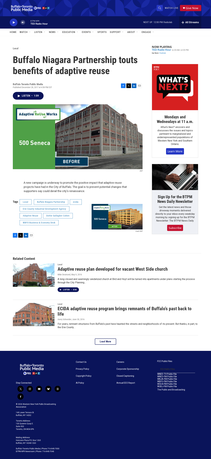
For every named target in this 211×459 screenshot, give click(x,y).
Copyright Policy (83, 376)
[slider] (27, 22)
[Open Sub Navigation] (30, 32)
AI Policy (80, 383)
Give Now (192, 8)
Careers (120, 362)
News (52, 32)
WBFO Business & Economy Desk (39, 222)
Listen (38, 32)
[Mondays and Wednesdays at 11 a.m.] (175, 87)
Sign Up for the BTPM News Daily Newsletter (175, 199)
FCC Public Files (164, 361)
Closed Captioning (125, 376)
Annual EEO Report (125, 383)
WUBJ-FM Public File (167, 386)
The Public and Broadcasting (171, 390)
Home (13, 32)
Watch (24, 32)
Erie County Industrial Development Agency (44, 209)
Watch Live (171, 8)
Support (115, 32)
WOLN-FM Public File (167, 384)
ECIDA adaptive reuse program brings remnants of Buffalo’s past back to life (125, 311)
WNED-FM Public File (167, 376)
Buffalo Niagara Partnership (51, 202)
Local (15, 48)
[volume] (22, 22)
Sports (102, 32)
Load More (105, 341)
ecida (75, 202)
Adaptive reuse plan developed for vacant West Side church (113, 269)
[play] (13, 22)
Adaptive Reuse (30, 215)
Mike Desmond (64, 274)
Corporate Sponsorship (127, 369)
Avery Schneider (64, 319)
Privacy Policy (82, 369)
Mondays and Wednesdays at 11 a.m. (175, 119)
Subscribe (175, 228)
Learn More (175, 151)
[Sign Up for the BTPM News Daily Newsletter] (175, 177)
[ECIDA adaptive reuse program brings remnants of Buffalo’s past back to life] (34, 314)
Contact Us (81, 362)
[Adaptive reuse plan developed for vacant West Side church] (34, 275)
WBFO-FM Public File (167, 381)
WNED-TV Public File (167, 374)
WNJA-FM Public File (167, 379)
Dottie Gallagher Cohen (58, 215)
